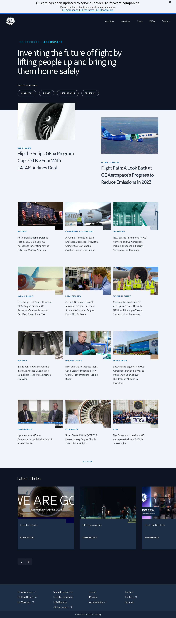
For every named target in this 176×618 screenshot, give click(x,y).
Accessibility (97, 602)
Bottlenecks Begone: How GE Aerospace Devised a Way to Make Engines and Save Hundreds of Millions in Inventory (128, 374)
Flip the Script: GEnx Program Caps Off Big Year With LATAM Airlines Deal (46, 161)
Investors (125, 21)
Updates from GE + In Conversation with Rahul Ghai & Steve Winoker (35, 439)
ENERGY (47, 93)
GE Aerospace (70, 10)
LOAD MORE (88, 462)
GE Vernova (87, 10)
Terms (92, 592)
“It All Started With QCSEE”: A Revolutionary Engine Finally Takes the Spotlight (81, 439)
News (139, 21)
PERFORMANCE (68, 93)
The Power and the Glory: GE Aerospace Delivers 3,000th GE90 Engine (128, 439)
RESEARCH (90, 93)
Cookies (131, 597)
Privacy (93, 597)
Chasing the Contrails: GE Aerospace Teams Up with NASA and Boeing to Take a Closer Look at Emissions (127, 308)
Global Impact (62, 607)
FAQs (152, 21)
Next (28, 561)
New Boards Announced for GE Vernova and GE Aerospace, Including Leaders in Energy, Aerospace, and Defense (129, 243)
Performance (27, 538)
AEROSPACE (27, 93)
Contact (166, 21)
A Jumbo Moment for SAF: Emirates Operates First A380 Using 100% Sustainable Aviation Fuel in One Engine (81, 243)
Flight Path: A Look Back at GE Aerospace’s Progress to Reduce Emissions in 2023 (127, 175)
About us (109, 21)
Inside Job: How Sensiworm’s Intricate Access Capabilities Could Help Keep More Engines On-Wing (34, 372)
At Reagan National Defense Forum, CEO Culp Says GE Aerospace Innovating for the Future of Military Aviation (33, 243)
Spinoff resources (62, 592)
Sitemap (129, 602)
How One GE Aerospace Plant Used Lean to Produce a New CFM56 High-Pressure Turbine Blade (81, 372)
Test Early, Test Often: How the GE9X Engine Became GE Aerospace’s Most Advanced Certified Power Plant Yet (34, 308)
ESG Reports (60, 602)
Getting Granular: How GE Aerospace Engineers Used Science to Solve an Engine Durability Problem (79, 308)
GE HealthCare (104, 10)
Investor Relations (63, 597)
